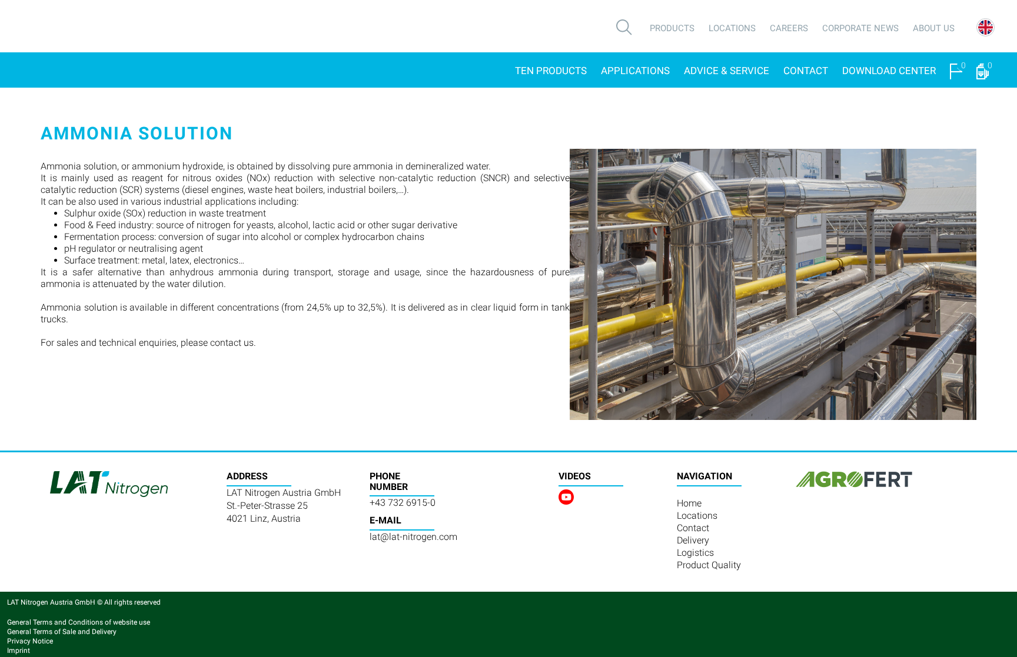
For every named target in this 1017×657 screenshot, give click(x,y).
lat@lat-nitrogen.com (413, 536)
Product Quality (709, 565)
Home (689, 503)
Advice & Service (726, 70)
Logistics (695, 552)
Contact (805, 70)
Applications (635, 70)
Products (672, 28)
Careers (789, 28)
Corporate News (860, 28)
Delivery (693, 540)
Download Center (889, 70)
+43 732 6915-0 (403, 502)
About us (934, 28)
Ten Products (551, 70)
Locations (732, 28)
